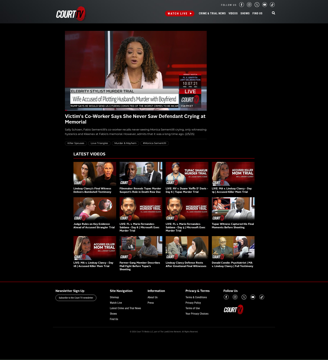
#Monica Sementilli (154, 143)
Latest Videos (89, 154)
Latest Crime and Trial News (125, 308)
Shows (245, 13)
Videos (233, 13)
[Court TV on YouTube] (264, 6)
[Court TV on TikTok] (272, 6)
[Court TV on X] (257, 6)
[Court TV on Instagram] (249, 6)
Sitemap (114, 297)
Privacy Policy (193, 302)
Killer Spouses (75, 143)
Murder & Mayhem (125, 143)
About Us (153, 297)
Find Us (257, 13)
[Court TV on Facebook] (241, 6)
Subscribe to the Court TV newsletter (76, 297)
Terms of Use (193, 308)
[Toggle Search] (273, 13)
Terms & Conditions (196, 297)
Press (151, 302)
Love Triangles (99, 143)
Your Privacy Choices (197, 313)
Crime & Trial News (212, 13)
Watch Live (178, 13)
